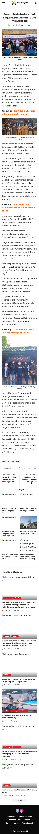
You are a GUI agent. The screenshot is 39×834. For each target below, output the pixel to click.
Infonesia (7, 598)
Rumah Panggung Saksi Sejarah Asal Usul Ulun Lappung (27, 556)
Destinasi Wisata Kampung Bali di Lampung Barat (8, 533)
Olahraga (15, 711)
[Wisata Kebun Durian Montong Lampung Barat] (10, 545)
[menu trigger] (4, 3)
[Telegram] (35, 468)
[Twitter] (24, 468)
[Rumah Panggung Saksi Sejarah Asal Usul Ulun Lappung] (29, 545)
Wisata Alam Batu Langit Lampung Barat (9, 510)
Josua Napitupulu (9, 795)
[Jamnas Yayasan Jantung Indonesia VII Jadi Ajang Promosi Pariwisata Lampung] (19, 737)
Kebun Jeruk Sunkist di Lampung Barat (28, 509)
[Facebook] (19, 468)
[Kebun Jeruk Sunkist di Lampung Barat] (29, 499)
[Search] (36, 3)
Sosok (6, 636)
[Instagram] (22, 811)
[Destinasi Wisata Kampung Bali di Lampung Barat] (10, 522)
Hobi (6, 711)
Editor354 (7, 610)
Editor (12, 25)
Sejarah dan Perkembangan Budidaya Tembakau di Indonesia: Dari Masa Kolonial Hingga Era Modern (19, 643)
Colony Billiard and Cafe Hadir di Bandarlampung (16, 716)
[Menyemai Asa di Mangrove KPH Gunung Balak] (19, 775)
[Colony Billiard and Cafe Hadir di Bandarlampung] (19, 701)
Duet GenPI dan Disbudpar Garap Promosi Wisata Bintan (18, 207)
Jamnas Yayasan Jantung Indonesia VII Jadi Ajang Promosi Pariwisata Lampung (19, 753)
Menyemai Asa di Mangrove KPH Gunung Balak (19, 791)
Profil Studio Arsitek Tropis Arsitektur (28, 532)
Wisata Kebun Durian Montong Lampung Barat (10, 556)
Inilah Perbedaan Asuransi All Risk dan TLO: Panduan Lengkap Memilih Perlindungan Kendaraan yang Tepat (19, 604)
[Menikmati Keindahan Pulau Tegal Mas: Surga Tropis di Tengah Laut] (19, 665)
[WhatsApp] (30, 468)
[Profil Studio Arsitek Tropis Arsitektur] (29, 522)
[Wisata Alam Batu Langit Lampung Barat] (10, 499)
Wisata (28, 25)
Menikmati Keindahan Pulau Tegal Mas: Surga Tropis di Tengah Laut (19, 680)
